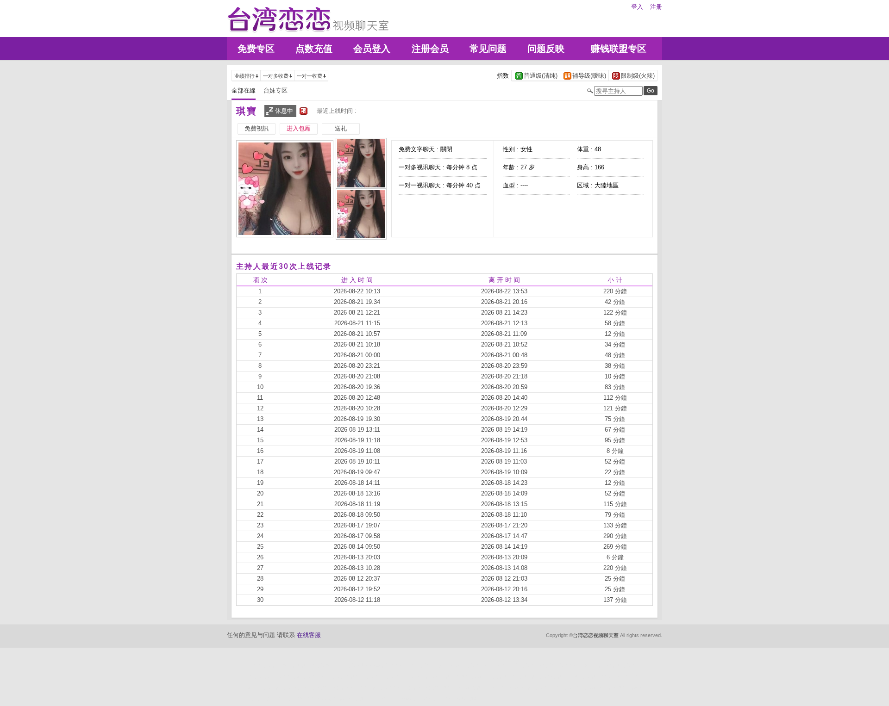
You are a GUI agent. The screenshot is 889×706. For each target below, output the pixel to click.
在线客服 (309, 635)
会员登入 (371, 48)
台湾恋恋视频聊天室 (596, 635)
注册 (656, 6)
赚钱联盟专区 (618, 48)
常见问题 (488, 48)
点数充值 (313, 48)
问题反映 (545, 48)
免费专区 (256, 48)
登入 (637, 6)
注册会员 (430, 48)
